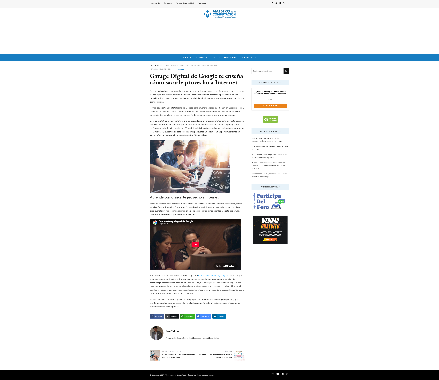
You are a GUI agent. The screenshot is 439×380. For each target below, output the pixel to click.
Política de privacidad (185, 3)
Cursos (187, 57)
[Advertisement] (219, 37)
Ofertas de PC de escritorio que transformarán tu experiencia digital (267, 140)
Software (201, 57)
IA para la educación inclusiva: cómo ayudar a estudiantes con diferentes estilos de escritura (270, 166)
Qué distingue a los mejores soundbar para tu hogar (270, 148)
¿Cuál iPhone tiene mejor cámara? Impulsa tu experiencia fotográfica (269, 156)
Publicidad (202, 3)
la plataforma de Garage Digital (213, 275)
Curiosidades (248, 57)
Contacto (168, 3)
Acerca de (155, 3)
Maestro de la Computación (176, 375)
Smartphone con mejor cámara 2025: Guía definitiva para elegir (269, 175)
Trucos (215, 57)
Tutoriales (230, 57)
